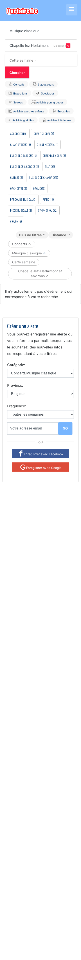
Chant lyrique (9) (20, 144)
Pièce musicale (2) (21, 210)
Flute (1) (50, 166)
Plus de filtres (30, 235)
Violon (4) (16, 221)
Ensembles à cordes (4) (24, 166)
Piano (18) (48, 199)
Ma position (60, 45)
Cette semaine (21, 60)
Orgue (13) (39, 188)
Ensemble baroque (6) (23, 155)
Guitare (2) (16, 177)
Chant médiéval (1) (47, 144)
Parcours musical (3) (23, 199)
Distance (59, 235)
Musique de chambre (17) (43, 177)
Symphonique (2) (47, 210)
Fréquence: (16, 406)
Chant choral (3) (44, 133)
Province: (15, 385)
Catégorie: (16, 365)
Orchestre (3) (18, 188)
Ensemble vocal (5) (54, 155)
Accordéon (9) (18, 133)
